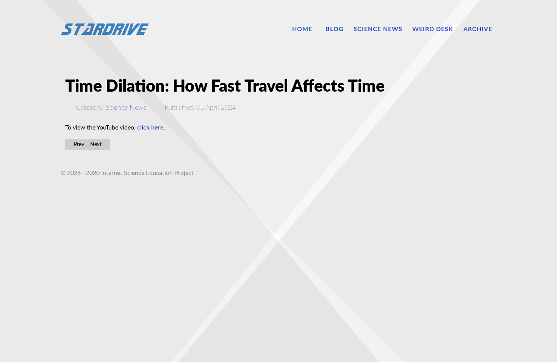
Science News (126, 107)
